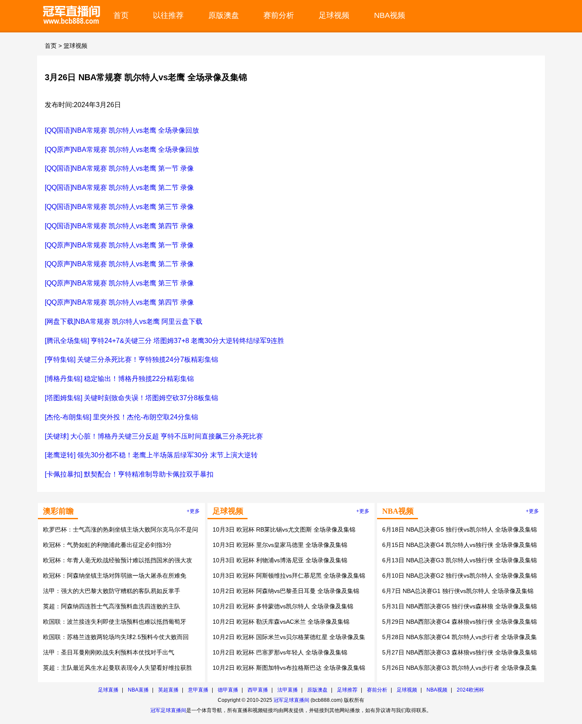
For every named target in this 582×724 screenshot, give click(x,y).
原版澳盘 (223, 15)
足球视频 (334, 15)
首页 (121, 15)
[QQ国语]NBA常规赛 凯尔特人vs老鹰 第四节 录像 (119, 226)
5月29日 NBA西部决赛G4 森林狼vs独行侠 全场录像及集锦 (459, 621)
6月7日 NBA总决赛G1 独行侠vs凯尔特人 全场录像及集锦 (457, 590)
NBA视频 (389, 15)
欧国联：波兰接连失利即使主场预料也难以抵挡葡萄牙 (114, 621)
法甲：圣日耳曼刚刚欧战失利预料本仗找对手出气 (108, 652)
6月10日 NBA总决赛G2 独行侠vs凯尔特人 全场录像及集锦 (459, 575)
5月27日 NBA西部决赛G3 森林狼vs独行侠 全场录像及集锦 (459, 652)
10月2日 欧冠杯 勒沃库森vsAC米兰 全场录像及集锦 (281, 621)
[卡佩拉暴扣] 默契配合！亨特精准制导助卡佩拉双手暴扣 (129, 474)
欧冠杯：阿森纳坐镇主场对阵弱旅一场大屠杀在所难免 (114, 575)
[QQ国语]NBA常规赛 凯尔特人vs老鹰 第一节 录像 (119, 168)
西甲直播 (258, 690)
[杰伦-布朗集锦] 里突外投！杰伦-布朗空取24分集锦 (121, 417)
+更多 (193, 511)
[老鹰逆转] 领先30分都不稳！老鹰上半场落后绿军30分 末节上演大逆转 (151, 455)
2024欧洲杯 (470, 690)
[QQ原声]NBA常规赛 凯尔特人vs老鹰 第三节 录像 (119, 283)
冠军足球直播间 (291, 700)
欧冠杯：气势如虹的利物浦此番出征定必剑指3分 (107, 544)
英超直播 (168, 690)
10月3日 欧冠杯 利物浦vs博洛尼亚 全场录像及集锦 (280, 560)
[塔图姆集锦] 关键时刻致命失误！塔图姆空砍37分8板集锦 (131, 397)
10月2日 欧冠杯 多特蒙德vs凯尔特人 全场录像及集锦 (283, 606)
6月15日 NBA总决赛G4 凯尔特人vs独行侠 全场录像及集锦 (459, 544)
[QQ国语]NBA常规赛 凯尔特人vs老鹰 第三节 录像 (119, 206)
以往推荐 (168, 15)
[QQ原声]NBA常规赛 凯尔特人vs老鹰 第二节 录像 (119, 264)
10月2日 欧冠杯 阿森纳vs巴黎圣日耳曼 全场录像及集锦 (286, 590)
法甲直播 (287, 690)
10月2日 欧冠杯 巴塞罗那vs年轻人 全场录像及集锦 (280, 652)
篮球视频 (75, 45)
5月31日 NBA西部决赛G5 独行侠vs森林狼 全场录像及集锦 (459, 606)
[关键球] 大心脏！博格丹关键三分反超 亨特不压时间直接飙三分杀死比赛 (154, 436)
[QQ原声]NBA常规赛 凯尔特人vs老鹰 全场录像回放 (122, 149)
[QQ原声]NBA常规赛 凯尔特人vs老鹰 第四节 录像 (119, 302)
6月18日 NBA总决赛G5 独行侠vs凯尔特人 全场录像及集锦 (459, 529)
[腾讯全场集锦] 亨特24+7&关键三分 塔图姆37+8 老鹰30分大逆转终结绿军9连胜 (164, 340)
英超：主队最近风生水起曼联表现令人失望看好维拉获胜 (117, 667)
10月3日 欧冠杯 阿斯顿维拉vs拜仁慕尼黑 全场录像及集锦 (289, 575)
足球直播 (108, 690)
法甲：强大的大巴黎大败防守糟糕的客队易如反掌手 (111, 590)
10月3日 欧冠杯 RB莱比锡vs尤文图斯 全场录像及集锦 (284, 529)
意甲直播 (198, 690)
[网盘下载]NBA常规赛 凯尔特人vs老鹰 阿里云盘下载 (123, 321)
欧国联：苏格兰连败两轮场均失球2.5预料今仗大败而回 (116, 637)
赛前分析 (278, 15)
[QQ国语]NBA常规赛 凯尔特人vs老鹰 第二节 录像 (119, 187)
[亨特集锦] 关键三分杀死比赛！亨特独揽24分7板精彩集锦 (131, 359)
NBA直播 (138, 690)
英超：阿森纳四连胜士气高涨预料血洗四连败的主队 (111, 606)
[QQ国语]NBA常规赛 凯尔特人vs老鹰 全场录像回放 (122, 130)
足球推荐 (347, 690)
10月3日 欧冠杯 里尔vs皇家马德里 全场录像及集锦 (280, 544)
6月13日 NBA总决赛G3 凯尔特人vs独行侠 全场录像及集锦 (459, 560)
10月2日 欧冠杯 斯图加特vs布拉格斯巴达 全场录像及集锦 (289, 667)
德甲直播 (228, 690)
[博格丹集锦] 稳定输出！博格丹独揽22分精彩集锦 (119, 378)
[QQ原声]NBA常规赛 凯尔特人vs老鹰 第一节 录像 (119, 245)
